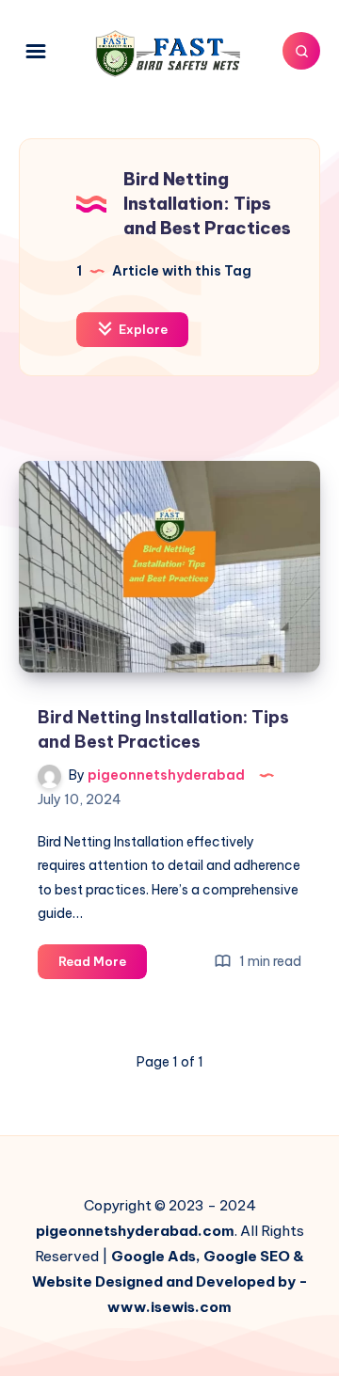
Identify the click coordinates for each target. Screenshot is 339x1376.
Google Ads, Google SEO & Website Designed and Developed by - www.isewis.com (170, 1281)
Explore (142, 329)
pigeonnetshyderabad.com (135, 1231)
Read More (102, 966)
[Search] (301, 51)
